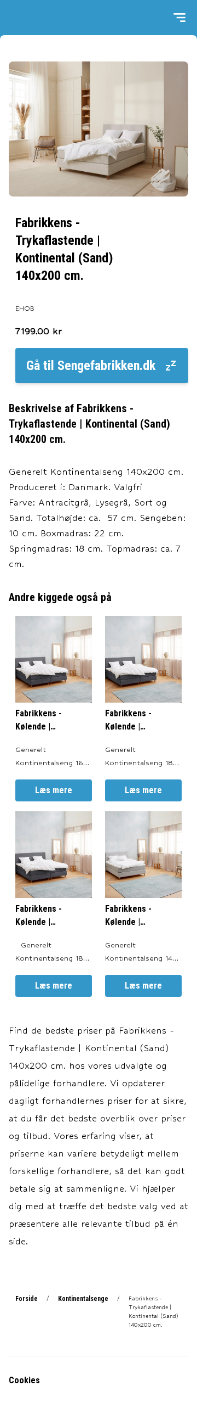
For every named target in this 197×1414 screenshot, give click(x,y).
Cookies (24, 1380)
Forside (26, 1299)
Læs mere (53, 790)
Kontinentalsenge (83, 1299)
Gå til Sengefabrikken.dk (90, 365)
